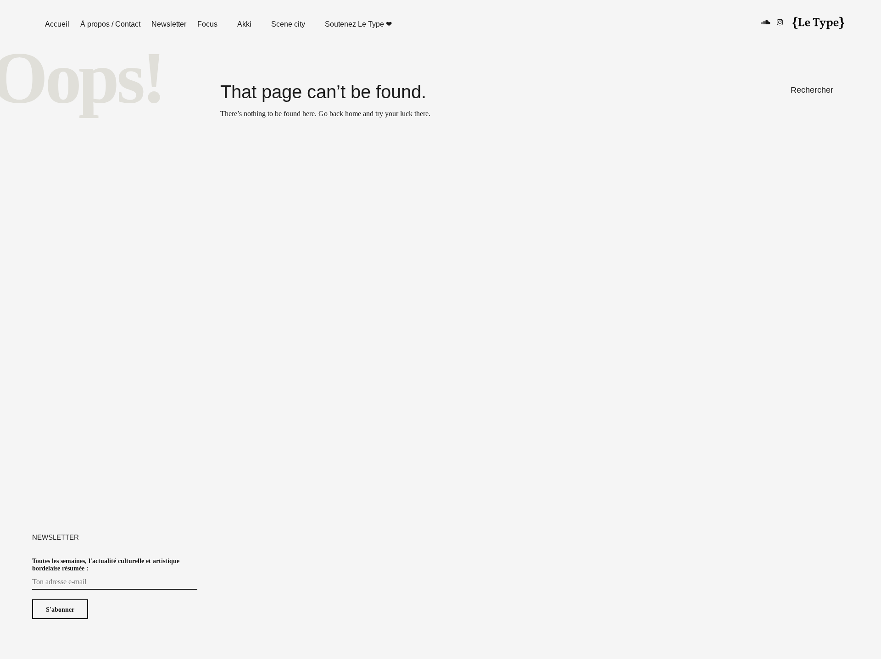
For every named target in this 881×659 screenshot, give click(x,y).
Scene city (288, 24)
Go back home (339, 113)
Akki (244, 24)
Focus (207, 24)
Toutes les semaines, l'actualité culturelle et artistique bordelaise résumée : (105, 565)
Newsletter (168, 24)
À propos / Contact (110, 24)
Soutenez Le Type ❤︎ (358, 24)
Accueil (57, 24)
